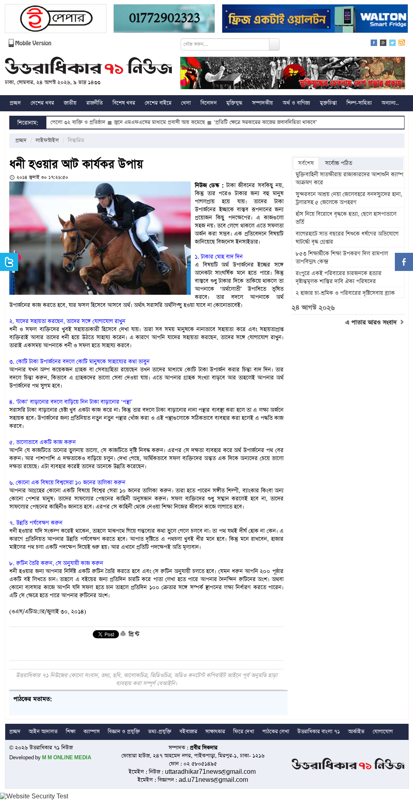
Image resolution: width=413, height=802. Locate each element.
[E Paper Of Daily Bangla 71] (55, 19)
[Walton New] (315, 19)
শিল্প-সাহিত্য (359, 103)
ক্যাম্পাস (91, 731)
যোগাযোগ (383, 731)
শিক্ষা (70, 731)
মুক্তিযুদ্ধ (234, 103)
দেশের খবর (42, 103)
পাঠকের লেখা (275, 731)
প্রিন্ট (133, 634)
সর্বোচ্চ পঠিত (338, 163)
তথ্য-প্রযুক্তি (159, 731)
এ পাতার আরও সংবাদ (372, 323)
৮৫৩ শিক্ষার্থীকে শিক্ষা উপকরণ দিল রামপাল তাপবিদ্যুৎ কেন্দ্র (342, 258)
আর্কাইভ (356, 731)
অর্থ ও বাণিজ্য (296, 103)
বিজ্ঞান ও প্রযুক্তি (124, 731)
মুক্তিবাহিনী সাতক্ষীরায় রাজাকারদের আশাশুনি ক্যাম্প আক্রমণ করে (349, 179)
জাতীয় (70, 103)
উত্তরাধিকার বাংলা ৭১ (318, 731)
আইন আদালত (43, 731)
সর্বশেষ (306, 163)
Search (274, 44)
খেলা (186, 103)
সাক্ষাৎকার (215, 731)
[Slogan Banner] (292, 74)
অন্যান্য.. (390, 103)
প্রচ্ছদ (15, 103)
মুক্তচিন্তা (328, 103)
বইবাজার (188, 731)
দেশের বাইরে (158, 103)
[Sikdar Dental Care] (164, 19)
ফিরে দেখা (243, 731)
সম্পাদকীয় (262, 103)
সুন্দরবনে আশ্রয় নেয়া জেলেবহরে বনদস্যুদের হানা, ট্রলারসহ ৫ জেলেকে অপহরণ (349, 198)
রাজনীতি (94, 103)
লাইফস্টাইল (47, 140)
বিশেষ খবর (124, 103)
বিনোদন (208, 103)
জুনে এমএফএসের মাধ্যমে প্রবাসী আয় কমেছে (138, 122)
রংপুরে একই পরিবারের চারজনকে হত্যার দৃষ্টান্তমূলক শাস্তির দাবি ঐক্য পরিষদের (339, 277)
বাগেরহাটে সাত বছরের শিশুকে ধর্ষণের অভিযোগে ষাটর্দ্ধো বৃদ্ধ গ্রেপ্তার (347, 238)
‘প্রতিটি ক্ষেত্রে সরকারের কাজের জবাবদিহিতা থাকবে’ (244, 122)
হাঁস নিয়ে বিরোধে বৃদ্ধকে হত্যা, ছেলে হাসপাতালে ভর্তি (346, 218)
